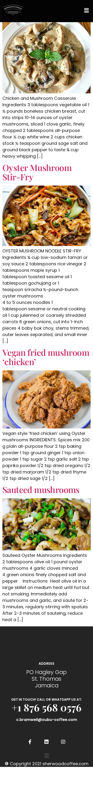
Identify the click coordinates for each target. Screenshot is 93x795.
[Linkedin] (46, 742)
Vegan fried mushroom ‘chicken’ (45, 357)
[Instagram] (63, 742)
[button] (87, 10)
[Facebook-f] (30, 742)
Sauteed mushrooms (40, 489)
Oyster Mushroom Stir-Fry (37, 172)
